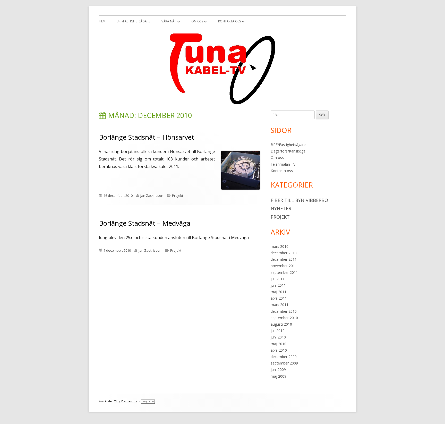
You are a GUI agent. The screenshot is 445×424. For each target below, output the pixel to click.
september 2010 (284, 317)
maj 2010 (278, 343)
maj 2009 (278, 376)
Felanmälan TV (283, 164)
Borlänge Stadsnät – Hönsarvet (146, 137)
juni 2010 (278, 337)
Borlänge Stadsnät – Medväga (144, 223)
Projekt (177, 195)
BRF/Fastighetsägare (133, 21)
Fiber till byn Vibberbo (299, 200)
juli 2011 (278, 278)
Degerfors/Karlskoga (288, 151)
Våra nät (168, 21)
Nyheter (281, 208)
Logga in (148, 401)
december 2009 (284, 356)
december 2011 (284, 259)
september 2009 (284, 363)
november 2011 (284, 265)
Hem (102, 21)
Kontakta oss (229, 21)
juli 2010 (278, 330)
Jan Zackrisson (151, 195)
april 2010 (279, 350)
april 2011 (279, 298)
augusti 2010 (281, 324)
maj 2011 (278, 291)
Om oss (197, 21)
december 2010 (284, 311)
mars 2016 (279, 246)
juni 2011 (278, 285)
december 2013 (284, 252)
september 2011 (284, 272)
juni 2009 (278, 369)
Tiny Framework (125, 401)
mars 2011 (279, 304)
